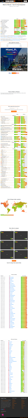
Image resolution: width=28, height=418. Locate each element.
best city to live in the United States (15, 39)
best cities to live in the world (16, 40)
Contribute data (14, 111)
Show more (14, 260)
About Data (21, 417)
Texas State (13, 401)
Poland (16, 3)
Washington (23, 401)
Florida (13, 402)
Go (14, 1)
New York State (14, 403)
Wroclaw (13, 405)
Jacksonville (23, 403)
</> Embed (13, 73)
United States (12, 3)
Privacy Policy (25, 417)
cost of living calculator (5, 400)
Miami (19, 3)
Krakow (13, 404)
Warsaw (21, 3)
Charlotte (22, 402)
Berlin (22, 404)
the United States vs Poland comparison (17, 37)
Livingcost (17, 6)
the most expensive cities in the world (13, 36)
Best (22, 1)
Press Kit (2, 412)
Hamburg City (23, 405)
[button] (9, 73)
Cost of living (20, 0)
